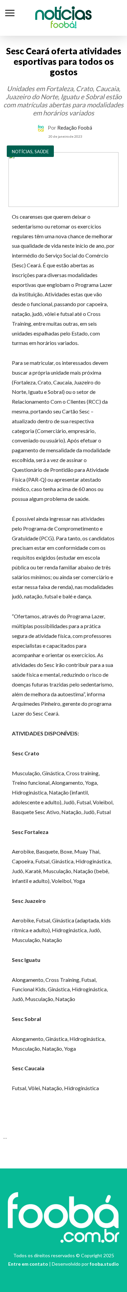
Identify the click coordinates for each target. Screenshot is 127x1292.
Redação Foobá (74, 128)
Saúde (42, 151)
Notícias (63, 15)
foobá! (64, 26)
